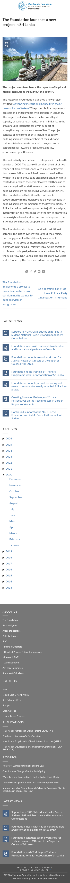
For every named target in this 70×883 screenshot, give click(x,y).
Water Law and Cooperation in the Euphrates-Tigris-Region (31, 777)
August (13, 503)
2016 (9, 569)
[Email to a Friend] (39, 271)
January (14, 545)
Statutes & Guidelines (13, 673)
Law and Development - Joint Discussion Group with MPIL (31, 782)
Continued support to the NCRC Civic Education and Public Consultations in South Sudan (37, 415)
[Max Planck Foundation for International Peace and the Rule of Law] (35, 6)
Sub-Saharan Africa (12, 700)
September (15, 497)
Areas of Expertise (12, 630)
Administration (11, 662)
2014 (9, 581)
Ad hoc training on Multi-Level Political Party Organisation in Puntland (52, 293)
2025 (9, 444)
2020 (9, 474)
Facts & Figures (10, 625)
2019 (9, 551)
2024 (9, 450)
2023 (9, 456)
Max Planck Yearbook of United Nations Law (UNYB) (28, 730)
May (12, 521)
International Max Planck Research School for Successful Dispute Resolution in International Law (34, 789)
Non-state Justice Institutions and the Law (23, 765)
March (13, 533)
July (11, 509)
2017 (9, 563)
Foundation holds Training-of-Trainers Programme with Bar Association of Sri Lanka (37, 373)
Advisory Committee (13, 668)
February (14, 539)
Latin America (9, 710)
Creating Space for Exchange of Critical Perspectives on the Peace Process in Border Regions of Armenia (37, 400)
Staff (5, 641)
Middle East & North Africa (16, 694)
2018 (9, 557)
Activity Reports (10, 636)
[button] (5, 6)
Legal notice (24, 867)
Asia (5, 689)
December (15, 479)
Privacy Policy (43, 867)
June (12, 515)
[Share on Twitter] (35, 271)
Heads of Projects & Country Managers (23, 652)
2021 (9, 468)
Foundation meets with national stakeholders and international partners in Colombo (37, 347)
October (14, 491)
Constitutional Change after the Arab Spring (24, 771)
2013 (9, 587)
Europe (6, 705)
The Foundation (10, 620)
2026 (9, 438)
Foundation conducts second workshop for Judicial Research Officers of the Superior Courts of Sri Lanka (36, 360)
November (15, 485)
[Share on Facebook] (30, 271)
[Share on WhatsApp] (26, 271)
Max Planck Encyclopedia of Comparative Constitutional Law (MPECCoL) (32, 748)
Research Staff (11, 657)
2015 (9, 575)
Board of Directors (13, 646)
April (12, 527)
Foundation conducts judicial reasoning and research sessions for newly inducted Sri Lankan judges (39, 386)
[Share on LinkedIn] (43, 271)
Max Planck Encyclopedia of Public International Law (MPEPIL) (33, 741)
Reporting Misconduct (34, 870)
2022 (9, 462)
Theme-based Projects (13, 716)
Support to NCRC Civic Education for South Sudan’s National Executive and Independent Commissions (37, 335)
